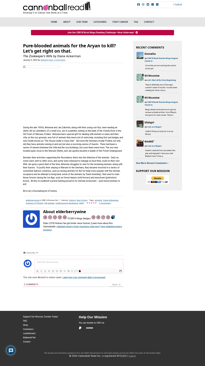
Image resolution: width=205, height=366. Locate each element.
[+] (76, 271)
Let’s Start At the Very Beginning (161, 80)
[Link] (69, 271)
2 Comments (59, 60)
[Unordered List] (57, 271)
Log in (178, 4)
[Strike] (49, 271)
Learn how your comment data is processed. (84, 277)
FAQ (25, 321)
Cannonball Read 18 (57, 5)
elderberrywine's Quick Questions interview (78, 226)
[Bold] (37, 271)
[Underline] (45, 271)
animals (98, 200)
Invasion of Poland (34, 203)
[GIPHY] (80, 271)
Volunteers (28, 329)
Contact (26, 341)
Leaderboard (29, 333)
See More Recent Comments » (152, 163)
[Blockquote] (61, 271)
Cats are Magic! (154, 127)
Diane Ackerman (110, 200)
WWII (81, 203)
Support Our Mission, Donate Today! (40, 316)
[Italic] (41, 271)
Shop (25, 325)
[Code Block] (65, 271)
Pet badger (49, 203)
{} (72, 271)
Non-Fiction (82, 200)
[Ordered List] (53, 271)
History (72, 200)
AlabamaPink (29, 337)
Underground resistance (67, 203)
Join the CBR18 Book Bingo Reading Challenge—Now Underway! (101, 32)
